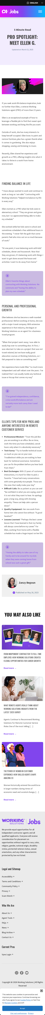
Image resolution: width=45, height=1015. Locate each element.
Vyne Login (6, 954)
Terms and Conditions (11, 881)
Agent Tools (7, 918)
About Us (6, 913)
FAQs (4, 922)
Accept (22, 1008)
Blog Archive (7, 932)
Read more (10, 668)
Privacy (31, 1013)
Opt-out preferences (18, 1013)
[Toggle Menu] (40, 11)
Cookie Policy (25, 1000)
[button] (41, 991)
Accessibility (7, 876)
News (4, 927)
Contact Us (7, 937)
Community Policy (10, 886)
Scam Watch (7, 896)
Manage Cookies (10, 1003)
